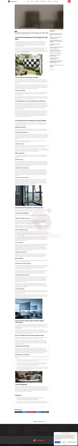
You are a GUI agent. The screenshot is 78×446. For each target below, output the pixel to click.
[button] (76, 433)
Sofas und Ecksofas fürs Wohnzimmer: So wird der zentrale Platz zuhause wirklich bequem (56, 34)
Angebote (16, 31)
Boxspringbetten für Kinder (44, 428)
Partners (37, 1)
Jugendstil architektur (43, 426)
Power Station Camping (24, 51)
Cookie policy (64, 444)
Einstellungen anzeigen (71, 442)
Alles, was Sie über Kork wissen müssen (61, 430)
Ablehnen (63, 442)
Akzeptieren (57, 442)
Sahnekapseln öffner (11, 428)
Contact (32, 1)
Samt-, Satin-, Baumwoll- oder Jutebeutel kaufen (47, 427)
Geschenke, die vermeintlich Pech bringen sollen (63, 426)
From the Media (42, 1)
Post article (55, 1)
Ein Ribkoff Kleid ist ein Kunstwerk (28, 428)
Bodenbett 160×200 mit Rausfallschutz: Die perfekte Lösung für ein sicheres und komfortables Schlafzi (56, 62)
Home (28, 1)
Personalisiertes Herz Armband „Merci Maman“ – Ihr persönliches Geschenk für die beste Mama (56, 41)
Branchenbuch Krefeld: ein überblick (61, 427)
